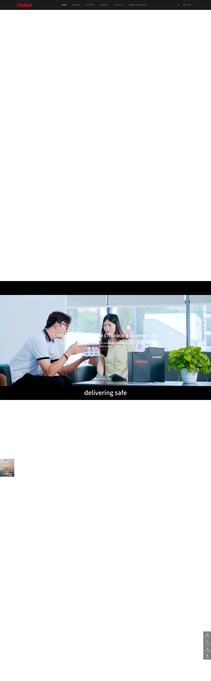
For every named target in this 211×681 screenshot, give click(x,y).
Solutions (90, 5)
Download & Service (138, 5)
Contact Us (118, 5)
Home (64, 5)
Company (104, 5)
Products (76, 5)
